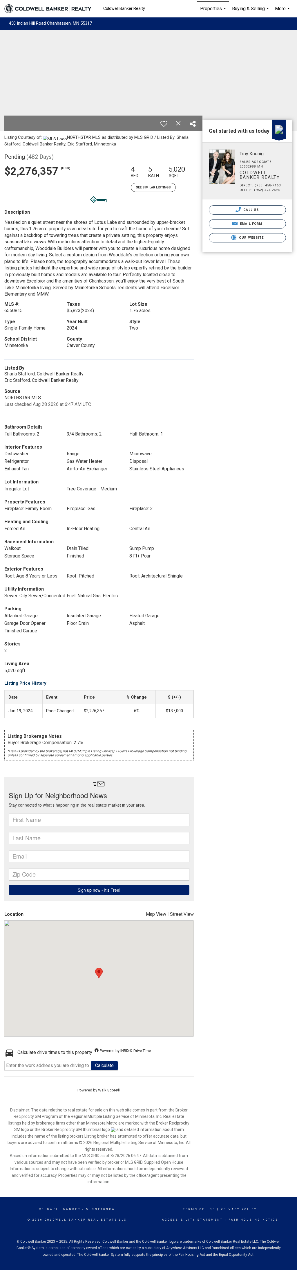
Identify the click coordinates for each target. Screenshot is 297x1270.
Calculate (104, 1065)
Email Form (250, 224)
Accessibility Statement (192, 1219)
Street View (182, 914)
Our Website (251, 238)
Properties (213, 11)
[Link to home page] (50, 8)
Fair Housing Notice (253, 1219)
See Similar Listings (153, 187)
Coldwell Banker (60, 1209)
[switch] (164, 123)
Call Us (250, 210)
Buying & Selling (251, 11)
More (283, 11)
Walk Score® (109, 1090)
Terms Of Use (199, 1209)
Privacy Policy (239, 1209)
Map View (156, 914)
